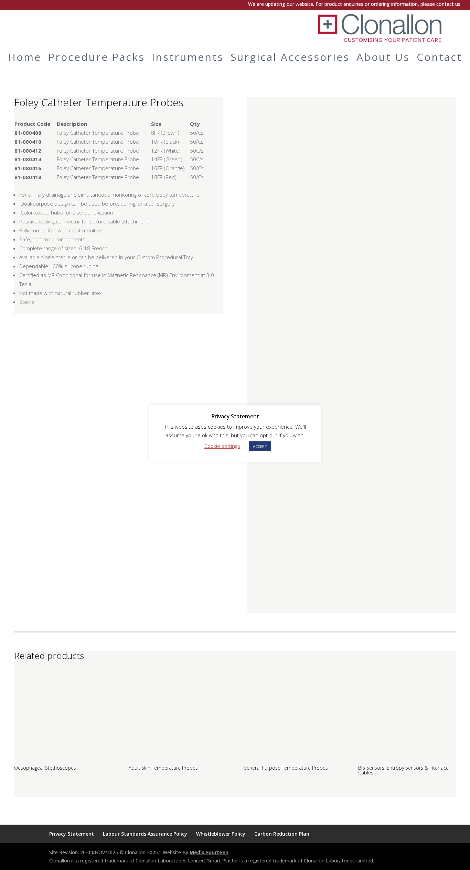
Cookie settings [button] (222, 445)
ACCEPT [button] (260, 446)
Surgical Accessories (290, 57)
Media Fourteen (209, 852)
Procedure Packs (96, 57)
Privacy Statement (71, 833)
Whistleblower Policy (220, 833)
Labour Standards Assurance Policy (145, 833)
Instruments (188, 57)
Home (24, 57)
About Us (383, 57)
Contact (439, 57)
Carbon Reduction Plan (281, 833)
